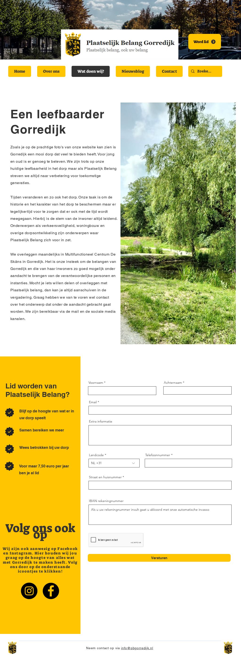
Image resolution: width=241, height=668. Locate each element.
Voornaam (95, 382)
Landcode (96, 455)
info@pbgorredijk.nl (137, 648)
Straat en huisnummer (105, 477)
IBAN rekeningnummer (106, 500)
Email (93, 402)
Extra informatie (100, 421)
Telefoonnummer (157, 455)
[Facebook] (51, 591)
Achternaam (173, 382)
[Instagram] (29, 591)
